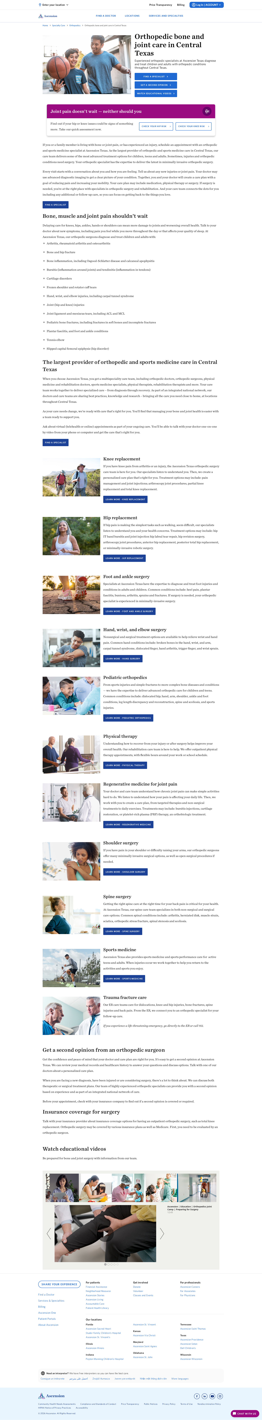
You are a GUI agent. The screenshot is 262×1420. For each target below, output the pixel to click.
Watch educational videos (154, 93)
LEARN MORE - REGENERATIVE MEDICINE (128, 824)
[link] (160, 5)
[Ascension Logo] (51, 1398)
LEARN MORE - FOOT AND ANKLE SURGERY (129, 611)
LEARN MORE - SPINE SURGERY (123, 931)
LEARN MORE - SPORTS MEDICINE (124, 978)
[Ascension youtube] (212, 1396)
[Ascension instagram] (220, 1396)
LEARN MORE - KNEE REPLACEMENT (125, 499)
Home (45, 25)
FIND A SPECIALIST (154, 76)
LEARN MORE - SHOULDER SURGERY (125, 872)
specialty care (58, 25)
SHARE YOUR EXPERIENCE (59, 1284)
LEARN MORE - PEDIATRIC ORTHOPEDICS (128, 718)
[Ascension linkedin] (205, 1396)
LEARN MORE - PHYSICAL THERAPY (125, 765)
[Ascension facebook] (197, 1396)
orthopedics (74, 25)
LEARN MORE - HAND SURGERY (123, 658)
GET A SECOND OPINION (154, 85)
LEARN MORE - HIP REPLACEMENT (124, 558)
